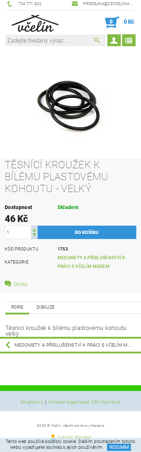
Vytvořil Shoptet (74, 437)
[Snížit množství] (34, 235)
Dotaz (21, 284)
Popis (17, 307)
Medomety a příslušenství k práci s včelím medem (77, 345)
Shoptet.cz (32, 402)
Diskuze (46, 307)
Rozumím (119, 447)
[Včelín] (33, 22)
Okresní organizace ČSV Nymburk (84, 402)
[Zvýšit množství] (34, 229)
